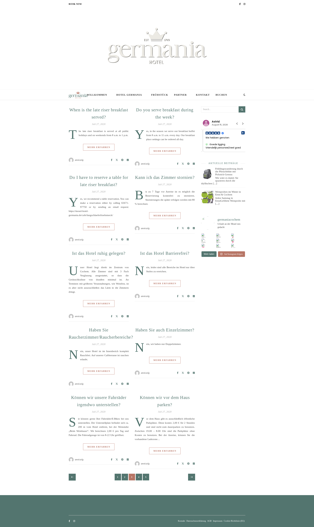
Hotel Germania (129, 95)
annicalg (79, 160)
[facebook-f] (240, 4)
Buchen (221, 95)
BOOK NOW (75, 4)
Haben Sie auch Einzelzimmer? (164, 330)
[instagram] (244, 4)
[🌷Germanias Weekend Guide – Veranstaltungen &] (233, 241)
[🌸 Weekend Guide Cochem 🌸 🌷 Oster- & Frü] (204, 246)
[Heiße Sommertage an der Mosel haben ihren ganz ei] (218, 235)
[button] (242, 123)
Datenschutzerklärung (196, 521)
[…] (215, 183)
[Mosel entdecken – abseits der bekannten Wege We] (204, 235)
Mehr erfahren (98, 147)
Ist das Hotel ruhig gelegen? (98, 253)
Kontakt (203, 95)
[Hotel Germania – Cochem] (157, 46)
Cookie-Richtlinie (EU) (234, 521)
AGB (209, 521)
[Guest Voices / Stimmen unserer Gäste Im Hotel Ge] (233, 246)
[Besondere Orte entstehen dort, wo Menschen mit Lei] (218, 241)
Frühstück (159, 95)
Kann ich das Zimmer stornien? (165, 177)
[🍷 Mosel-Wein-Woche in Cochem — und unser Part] (233, 235)
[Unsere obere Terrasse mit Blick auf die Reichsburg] (204, 241)
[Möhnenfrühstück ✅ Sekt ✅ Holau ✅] (218, 246)
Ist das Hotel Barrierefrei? (164, 253)
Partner (180, 95)
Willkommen (97, 95)
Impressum (217, 521)
